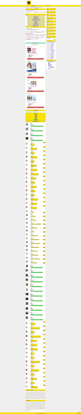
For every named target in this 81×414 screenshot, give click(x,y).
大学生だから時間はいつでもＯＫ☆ (34, 170)
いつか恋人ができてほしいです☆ (34, 208)
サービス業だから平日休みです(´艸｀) (34, 387)
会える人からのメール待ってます (34, 149)
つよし (31, 264)
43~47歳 (36, 117)
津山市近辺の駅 (36, 21)
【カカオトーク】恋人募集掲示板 (50, 46)
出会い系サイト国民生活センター (51, 61)
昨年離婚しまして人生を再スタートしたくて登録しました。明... (37, 140)
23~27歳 (36, 114)
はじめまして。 (32, 383)
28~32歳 (36, 115)
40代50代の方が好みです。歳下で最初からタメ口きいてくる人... (37, 305)
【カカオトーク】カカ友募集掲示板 (38, 413)
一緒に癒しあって (32, 195)
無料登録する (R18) (35, 77)
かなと (31, 288)
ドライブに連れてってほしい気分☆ (34, 157)
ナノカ (31, 302)
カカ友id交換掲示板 (33, 5)
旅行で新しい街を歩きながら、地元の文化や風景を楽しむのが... (37, 135)
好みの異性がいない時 (35, 16)
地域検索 (36, 22)
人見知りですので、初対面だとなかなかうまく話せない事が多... (37, 267)
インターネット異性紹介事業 (51, 67)
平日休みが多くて (32, 153)
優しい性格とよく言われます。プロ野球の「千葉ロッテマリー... (37, 319)
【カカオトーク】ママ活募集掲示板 (50, 57)
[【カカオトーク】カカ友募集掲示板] (28, 3)
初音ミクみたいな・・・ (33, 324)
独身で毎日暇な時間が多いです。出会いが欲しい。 (35, 362)
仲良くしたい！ (32, 366)
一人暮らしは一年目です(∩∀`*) (33, 187)
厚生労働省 (49, 63)
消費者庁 (49, 62)
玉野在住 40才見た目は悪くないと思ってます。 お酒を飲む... (36, 286)
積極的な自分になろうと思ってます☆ (34, 349)
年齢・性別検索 (36, 17)
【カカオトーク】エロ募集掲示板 (50, 53)
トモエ (31, 307)
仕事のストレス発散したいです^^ (34, 341)
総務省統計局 (49, 64)
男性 (34, 113)
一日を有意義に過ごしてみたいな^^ (34, 345)
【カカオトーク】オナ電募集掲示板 (50, 42)
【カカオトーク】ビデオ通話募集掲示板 (51, 50)
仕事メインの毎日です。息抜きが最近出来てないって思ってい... (37, 272)
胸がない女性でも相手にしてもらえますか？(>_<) (35, 328)
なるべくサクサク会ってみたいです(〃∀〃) (34, 174)
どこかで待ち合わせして (33, 191)
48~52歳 (36, 118)
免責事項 (48, 5)
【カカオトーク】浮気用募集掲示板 (50, 54)
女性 (36, 113)
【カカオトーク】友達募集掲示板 (50, 49)
